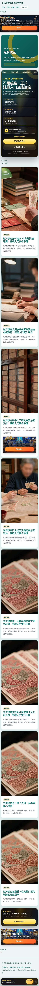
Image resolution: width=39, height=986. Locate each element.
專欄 (12, 7)
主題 (8, 7)
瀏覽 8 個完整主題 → (10, 64)
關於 (17, 7)
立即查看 (29, 981)
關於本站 (20, 967)
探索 (3, 7)
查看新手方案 (19, 147)
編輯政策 (13, 967)
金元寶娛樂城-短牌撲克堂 (12, 3)
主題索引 (5, 967)
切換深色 (24, 7)
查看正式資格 (19, 921)
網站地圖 (28, 967)
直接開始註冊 (19, 141)
